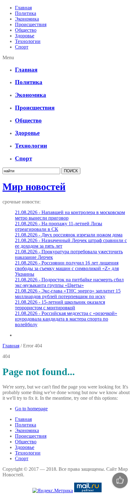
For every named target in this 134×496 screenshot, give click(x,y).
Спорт (21, 47)
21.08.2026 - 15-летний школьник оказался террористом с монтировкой (60, 304)
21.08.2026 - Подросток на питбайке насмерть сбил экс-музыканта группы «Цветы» (69, 282)
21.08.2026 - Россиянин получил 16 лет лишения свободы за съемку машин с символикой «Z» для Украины (67, 268)
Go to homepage (31, 408)
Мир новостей (33, 186)
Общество (25, 30)
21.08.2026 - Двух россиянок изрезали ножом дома (68, 234)
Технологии (28, 41)
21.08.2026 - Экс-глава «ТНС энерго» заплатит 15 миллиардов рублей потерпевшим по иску (68, 293)
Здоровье (24, 35)
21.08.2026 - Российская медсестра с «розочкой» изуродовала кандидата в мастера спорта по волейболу (66, 319)
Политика (25, 13)
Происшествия (30, 24)
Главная (23, 7)
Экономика (27, 18)
